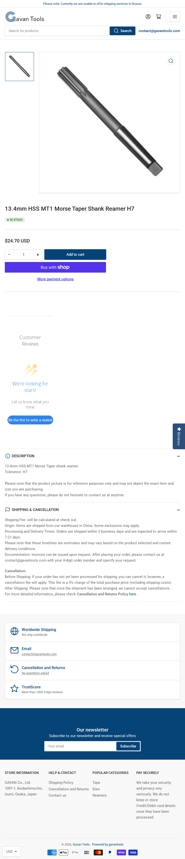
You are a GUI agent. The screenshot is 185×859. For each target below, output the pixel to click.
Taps (96, 782)
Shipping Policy (61, 782)
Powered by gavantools (108, 844)
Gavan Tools (81, 844)
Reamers (99, 795)
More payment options (55, 279)
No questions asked (35, 673)
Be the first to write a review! (30, 420)
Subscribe (128, 746)
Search (126, 31)
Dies (96, 789)
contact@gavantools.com (159, 31)
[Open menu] (175, 16)
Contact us (57, 795)
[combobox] (70, 31)
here (132, 594)
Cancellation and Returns (69, 789)
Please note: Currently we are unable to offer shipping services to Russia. (92, 4)
